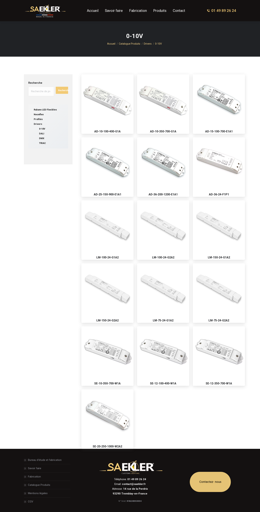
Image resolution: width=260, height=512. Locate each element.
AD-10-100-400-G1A (107, 131)
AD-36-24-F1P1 (219, 194)
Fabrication (34, 476)
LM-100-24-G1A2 (107, 257)
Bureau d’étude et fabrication (45, 460)
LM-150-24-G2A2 (107, 320)
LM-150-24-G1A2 (219, 257)
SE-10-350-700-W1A (107, 383)
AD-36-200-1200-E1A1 (163, 194)
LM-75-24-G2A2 (219, 320)
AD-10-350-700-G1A (163, 131)
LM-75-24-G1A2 (163, 320)
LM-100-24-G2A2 (163, 257)
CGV (30, 501)
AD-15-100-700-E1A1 (219, 131)
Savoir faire (34, 468)
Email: (130, 484)
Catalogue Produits (39, 485)
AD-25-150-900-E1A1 (107, 194)
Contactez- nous (210, 482)
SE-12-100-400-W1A (163, 383)
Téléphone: (130, 479)
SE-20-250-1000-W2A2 (107, 446)
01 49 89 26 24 (223, 10)
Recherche (35, 82)
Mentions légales (38, 493)
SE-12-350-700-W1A (219, 383)
